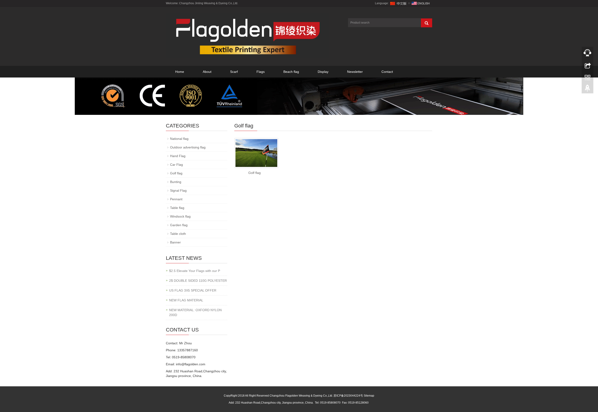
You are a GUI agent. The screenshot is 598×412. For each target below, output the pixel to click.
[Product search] (426, 22)
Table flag (177, 208)
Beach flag (291, 72)
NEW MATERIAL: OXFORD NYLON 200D (195, 312)
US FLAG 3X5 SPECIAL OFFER (192, 290)
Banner (175, 242)
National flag (179, 139)
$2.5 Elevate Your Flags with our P (194, 271)
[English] (421, 3)
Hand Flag (177, 156)
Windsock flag (180, 216)
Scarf (234, 72)
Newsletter (355, 72)
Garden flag (179, 225)
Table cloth (178, 234)
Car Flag (176, 164)
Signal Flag (178, 190)
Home (179, 72)
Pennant (176, 199)
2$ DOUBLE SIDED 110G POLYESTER (198, 280)
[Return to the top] (587, 89)
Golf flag (254, 173)
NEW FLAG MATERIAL (186, 300)
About (207, 72)
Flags (260, 72)
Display (323, 72)
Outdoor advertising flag (188, 147)
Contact (387, 72)
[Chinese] (398, 3)
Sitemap (369, 395)
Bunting (175, 182)
